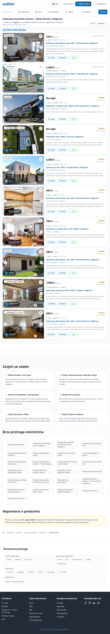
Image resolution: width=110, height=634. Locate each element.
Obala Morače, (53, 46)
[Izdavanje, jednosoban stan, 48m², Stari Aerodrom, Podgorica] (23, 324)
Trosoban (40, 572)
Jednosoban (20, 572)
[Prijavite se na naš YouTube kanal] (98, 603)
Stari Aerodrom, (53, 201)
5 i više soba (62, 572)
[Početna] (3, 532)
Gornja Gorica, (52, 170)
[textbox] (9, 12)
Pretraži (103, 12)
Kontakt (5, 606)
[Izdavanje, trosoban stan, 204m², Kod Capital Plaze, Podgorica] (23, 109)
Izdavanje (10, 532)
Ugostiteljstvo (34, 617)
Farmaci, (51, 139)
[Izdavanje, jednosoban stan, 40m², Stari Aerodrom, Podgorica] (23, 262)
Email (63, 57)
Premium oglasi (8, 616)
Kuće (66, 559)
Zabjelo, (50, 293)
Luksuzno (61, 617)
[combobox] (9, 12)
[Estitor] (9, 3)
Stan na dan (27, 559)
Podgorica (61, 46)
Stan (31, 606)
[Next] (41, 47)
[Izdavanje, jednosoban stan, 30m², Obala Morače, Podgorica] (23, 47)
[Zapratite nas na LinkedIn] (94, 603)
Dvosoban (31, 572)
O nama (5, 603)
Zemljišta (88, 559)
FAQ (3, 619)
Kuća (31, 603)
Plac (31, 610)
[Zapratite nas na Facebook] (85, 603)
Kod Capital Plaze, (54, 108)
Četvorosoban (51, 572)
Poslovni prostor (36, 613)
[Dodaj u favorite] (41, 36)
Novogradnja (62, 613)
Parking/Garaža (62, 563)
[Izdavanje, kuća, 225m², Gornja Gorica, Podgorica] (23, 170)
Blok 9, (50, 231)
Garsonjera (10, 572)
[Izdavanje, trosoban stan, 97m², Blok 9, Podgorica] (23, 231)
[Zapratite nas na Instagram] (90, 603)
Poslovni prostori (77, 559)
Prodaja (9, 559)
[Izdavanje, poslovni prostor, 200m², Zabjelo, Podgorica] (23, 293)
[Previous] (5, 47)
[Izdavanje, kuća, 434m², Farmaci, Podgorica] (23, 139)
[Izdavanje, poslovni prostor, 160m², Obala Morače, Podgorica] (23, 78)
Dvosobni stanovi (30, 532)
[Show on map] (35, 151)
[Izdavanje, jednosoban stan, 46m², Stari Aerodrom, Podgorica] (23, 201)
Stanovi (19, 532)
